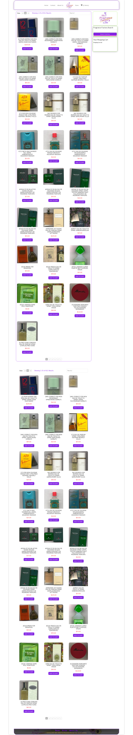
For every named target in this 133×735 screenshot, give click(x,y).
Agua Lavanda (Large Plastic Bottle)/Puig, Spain (80, 268)
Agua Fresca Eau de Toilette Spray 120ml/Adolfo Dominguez (53, 269)
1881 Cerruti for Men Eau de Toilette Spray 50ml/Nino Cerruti (53, 78)
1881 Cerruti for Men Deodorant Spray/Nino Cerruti (54, 40)
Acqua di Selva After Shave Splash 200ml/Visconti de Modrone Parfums (27, 191)
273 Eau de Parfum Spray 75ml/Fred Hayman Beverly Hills (80, 78)
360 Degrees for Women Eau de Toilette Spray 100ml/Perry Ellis (53, 115)
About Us (60, 5)
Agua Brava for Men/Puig (27, 267)
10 (22, 13)
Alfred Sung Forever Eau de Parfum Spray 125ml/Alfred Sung (27, 344)
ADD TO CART (27, 49)
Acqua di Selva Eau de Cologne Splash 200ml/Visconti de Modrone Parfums (53, 191)
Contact (52, 5)
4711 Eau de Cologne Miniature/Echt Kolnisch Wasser (54, 153)
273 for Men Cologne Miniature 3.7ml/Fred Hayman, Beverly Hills (27, 115)
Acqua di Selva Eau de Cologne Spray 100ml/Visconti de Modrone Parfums (27, 231)
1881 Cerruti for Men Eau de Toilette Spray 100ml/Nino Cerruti (27, 78)
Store (77, 5)
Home (46, 5)
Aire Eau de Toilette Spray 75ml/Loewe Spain (54, 306)
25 (25, 13)
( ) (86, 5)
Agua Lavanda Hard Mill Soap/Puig (27, 305)
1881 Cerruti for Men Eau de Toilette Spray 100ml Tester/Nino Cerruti (80, 41)
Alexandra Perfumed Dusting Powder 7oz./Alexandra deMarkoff (80, 307)
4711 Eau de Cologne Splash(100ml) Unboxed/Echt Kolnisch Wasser (80, 153)
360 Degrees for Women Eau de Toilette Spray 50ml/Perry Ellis (80, 115)
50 (28, 13)
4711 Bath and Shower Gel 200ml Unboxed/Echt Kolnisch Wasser (27, 153)
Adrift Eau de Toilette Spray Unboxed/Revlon (80, 229)
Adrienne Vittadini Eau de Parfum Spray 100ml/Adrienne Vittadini (54, 231)
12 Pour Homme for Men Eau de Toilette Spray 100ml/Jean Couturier (27, 40)
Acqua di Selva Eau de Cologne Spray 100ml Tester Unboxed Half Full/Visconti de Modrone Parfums (79, 192)
